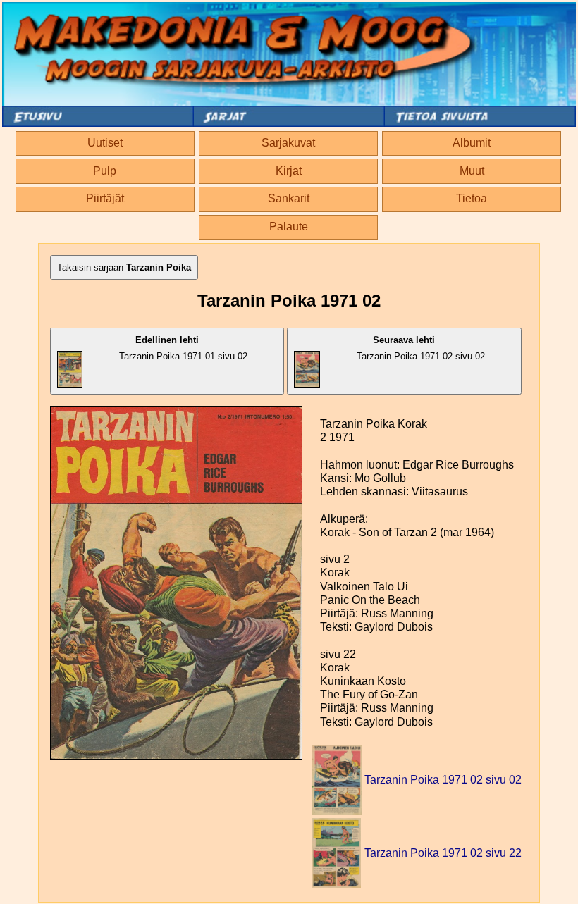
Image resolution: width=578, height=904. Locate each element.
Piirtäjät (105, 198)
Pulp (104, 171)
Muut (472, 171)
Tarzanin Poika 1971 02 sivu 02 (421, 348)
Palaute (288, 227)
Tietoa (471, 198)
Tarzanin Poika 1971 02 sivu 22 (443, 853)
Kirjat (289, 171)
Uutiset (105, 143)
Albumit (472, 143)
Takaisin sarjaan (124, 267)
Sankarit (288, 198)
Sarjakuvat (288, 143)
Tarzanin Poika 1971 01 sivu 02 (183, 348)
